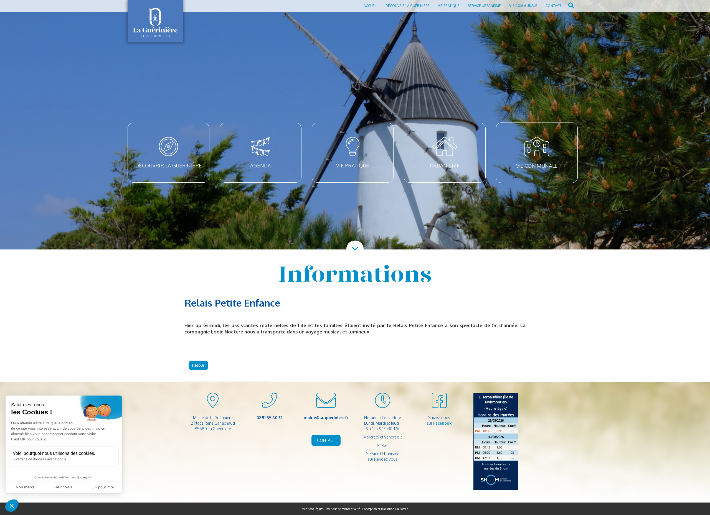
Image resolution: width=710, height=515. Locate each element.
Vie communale (523, 6)
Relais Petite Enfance (232, 303)
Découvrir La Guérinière (408, 6)
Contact (553, 6)
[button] (11, 505)
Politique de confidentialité (343, 509)
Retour (198, 365)
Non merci (25, 487)
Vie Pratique (449, 6)
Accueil (370, 6)
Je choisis (63, 487)
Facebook (442, 423)
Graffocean (402, 509)
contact (326, 440)
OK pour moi (103, 487)
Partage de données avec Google (41, 459)
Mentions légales (312, 509)
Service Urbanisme (484, 6)
